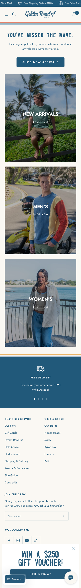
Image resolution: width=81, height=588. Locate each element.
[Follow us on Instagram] (18, 540)
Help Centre (12, 447)
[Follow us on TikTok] (35, 540)
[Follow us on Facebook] (9, 540)
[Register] (63, 516)
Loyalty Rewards (14, 440)
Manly (47, 440)
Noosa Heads (52, 433)
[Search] (14, 14)
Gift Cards (11, 433)
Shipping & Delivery (16, 461)
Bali (46, 461)
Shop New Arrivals (40, 62)
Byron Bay (50, 447)
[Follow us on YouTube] (26, 540)
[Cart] (74, 14)
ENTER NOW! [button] (40, 574)
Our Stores (50, 426)
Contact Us (11, 482)
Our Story (10, 426)
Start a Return (12, 454)
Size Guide (11, 475)
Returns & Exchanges (17, 468)
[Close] (74, 548)
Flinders (49, 454)
